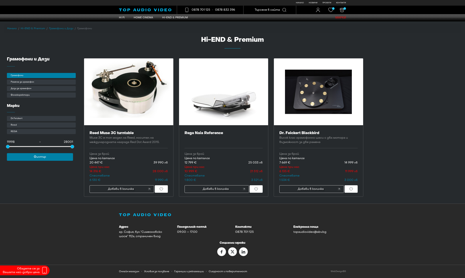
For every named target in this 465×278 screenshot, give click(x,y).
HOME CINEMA (143, 18)
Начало (12, 28)
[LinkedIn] (243, 251)
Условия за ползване (156, 271)
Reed (14, 125)
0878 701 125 (201, 10)
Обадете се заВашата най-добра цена (21, 270)
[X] (232, 251)
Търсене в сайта (267, 10)
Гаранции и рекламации (189, 271)
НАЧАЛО (300, 3)
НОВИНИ (313, 3)
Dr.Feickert (17, 118)
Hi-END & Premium (175, 18)
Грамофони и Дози (61, 28)
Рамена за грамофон (22, 82)
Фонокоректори (20, 95)
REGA (14, 131)
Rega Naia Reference (204, 133)
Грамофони (17, 75)
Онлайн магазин (129, 271)
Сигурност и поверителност (228, 271)
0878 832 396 (225, 10)
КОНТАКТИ (341, 3)
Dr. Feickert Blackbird (313, 137)
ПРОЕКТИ (326, 3)
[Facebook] (221, 251)
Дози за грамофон (21, 88)
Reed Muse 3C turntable (124, 137)
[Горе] (458, 272)
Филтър (40, 157)
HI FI (122, 18)
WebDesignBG (338, 272)
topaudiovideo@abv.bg (309, 232)
